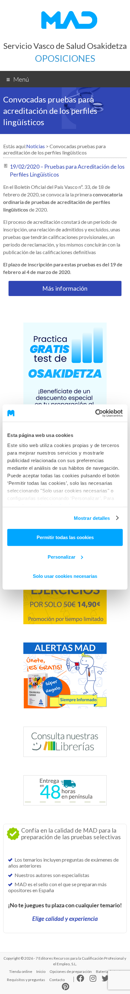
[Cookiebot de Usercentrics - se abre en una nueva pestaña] (95, 413)
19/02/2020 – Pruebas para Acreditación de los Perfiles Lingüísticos (67, 170)
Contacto (57, 979)
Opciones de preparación (71, 971)
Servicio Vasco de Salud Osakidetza (65, 45)
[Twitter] (105, 980)
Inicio (40, 971)
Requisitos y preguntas (26, 979)
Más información (64, 288)
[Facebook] (80, 980)
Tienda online (20, 971)
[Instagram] (93, 980)
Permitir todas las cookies (65, 537)
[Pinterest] (65, 988)
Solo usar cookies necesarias (65, 576)
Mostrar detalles (92, 517)
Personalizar (61, 556)
